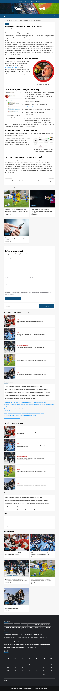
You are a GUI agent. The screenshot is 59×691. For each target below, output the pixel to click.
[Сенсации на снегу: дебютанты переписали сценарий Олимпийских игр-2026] (42, 198)
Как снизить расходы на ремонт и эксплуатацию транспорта (31, 374)
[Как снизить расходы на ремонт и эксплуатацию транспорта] (9, 373)
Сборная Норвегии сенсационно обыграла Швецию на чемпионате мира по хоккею (25, 402)
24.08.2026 (7, 556)
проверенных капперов (12, 67)
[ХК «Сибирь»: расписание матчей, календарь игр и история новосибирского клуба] (9, 334)
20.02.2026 (34, 214)
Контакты (38, 1)
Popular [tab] (12, 423)
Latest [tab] (7, 423)
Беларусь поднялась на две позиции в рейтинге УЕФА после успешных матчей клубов (16, 211)
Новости (33, 1)
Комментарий (9, 258)
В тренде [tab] (27, 312)
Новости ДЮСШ (45, 624)
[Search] (54, 16)
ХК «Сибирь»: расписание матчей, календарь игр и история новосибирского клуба (26, 389)
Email (32, 278)
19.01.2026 (7, 241)
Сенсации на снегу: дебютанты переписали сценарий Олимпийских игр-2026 (41, 211)
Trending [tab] (20, 423)
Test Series (17, 624)
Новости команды (27, 627)
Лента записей (8, 521)
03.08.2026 (34, 556)
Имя (6, 278)
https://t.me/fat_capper (30, 107)
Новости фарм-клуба (39, 627)
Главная (27, 1)
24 (8, 674)
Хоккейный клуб (29, 8)
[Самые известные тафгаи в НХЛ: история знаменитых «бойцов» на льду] (9, 321)
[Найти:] (22, 306)
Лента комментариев (10, 523)
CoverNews (37, 688)
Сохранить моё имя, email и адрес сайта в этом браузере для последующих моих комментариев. (28, 293)
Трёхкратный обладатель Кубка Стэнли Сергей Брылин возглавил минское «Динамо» (30, 348)
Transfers (24, 624)
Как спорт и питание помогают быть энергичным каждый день (20, 415)
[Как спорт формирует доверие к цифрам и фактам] (16, 227)
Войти (6, 518)
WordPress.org (8, 526)
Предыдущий (14, 179)
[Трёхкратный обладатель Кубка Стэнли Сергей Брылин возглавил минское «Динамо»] (9, 347)
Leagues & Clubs (9, 624)
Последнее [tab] (8, 312)
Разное (18, 319)
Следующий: (43, 180)
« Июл (5, 680)
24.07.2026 (7, 214)
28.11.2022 (8, 28)
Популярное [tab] (17, 312)
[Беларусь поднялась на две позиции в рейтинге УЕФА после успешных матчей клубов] (16, 198)
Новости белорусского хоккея (22, 345)
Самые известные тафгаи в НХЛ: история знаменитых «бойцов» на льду (23, 386)
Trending (30, 624)
